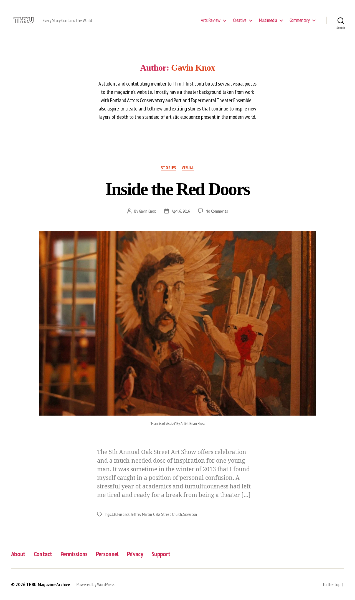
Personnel (107, 554)
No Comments (217, 211)
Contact (43, 554)
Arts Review (210, 20)
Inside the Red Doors (177, 189)
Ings (108, 514)
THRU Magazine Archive (48, 584)
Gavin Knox (147, 211)
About (18, 554)
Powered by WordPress (96, 584)
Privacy (135, 554)
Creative (240, 20)
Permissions (74, 554)
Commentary (300, 20)
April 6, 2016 (181, 211)
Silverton (190, 514)
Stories (168, 167)
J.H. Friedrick (120, 514)
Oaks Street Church (167, 514)
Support (160, 554)
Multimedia (268, 20)
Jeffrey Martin (141, 514)
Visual (188, 167)
